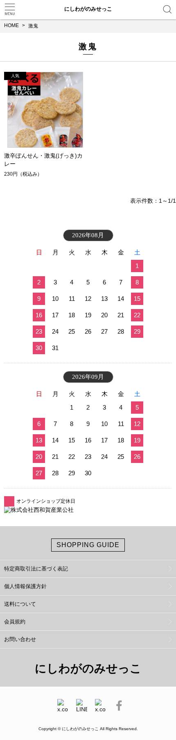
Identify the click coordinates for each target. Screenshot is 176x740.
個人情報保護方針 (25, 586)
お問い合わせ (20, 639)
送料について (20, 604)
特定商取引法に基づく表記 (36, 569)
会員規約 (14, 622)
